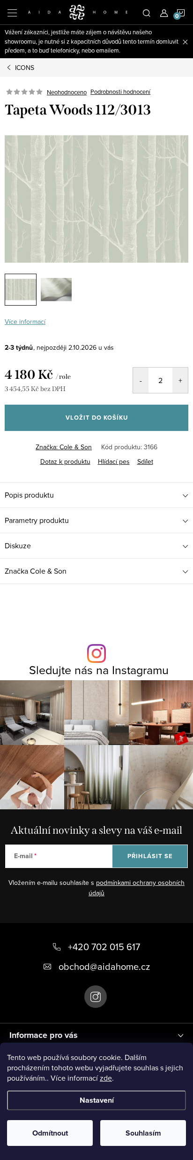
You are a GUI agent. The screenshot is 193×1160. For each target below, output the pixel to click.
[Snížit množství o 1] (140, 380)
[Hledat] (146, 12)
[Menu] (12, 12)
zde (106, 1078)
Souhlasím (143, 1133)
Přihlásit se (150, 856)
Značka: (64, 447)
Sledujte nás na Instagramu (99, 670)
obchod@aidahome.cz (104, 966)
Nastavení (97, 1100)
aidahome (95, 996)
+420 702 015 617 (104, 946)
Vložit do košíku (97, 417)
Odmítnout (50, 1133)
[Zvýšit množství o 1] (180, 380)
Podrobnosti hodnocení (120, 92)
